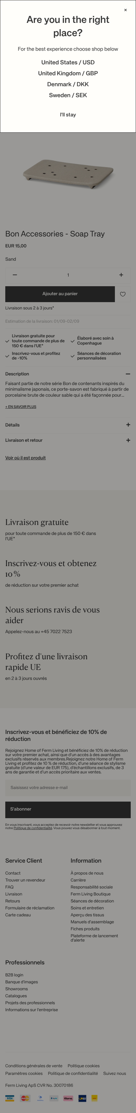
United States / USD (68, 63)
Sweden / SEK (68, 96)
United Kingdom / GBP (68, 74)
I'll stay (68, 115)
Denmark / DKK (68, 85)
